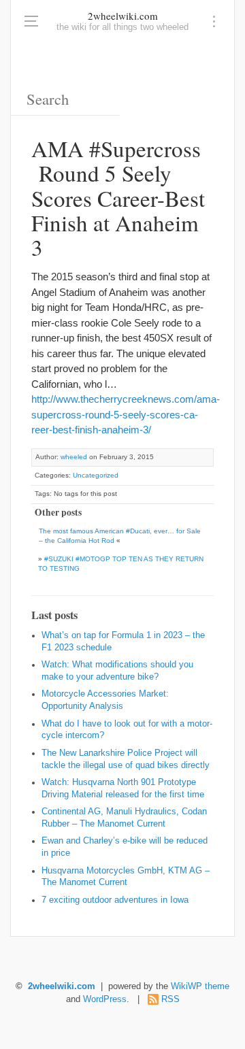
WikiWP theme (200, 986)
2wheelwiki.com (123, 15)
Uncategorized (95, 475)
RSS (170, 999)
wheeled (74, 457)
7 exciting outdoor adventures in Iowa (115, 900)
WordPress (105, 999)
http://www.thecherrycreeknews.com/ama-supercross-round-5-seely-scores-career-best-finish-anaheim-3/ (125, 414)
